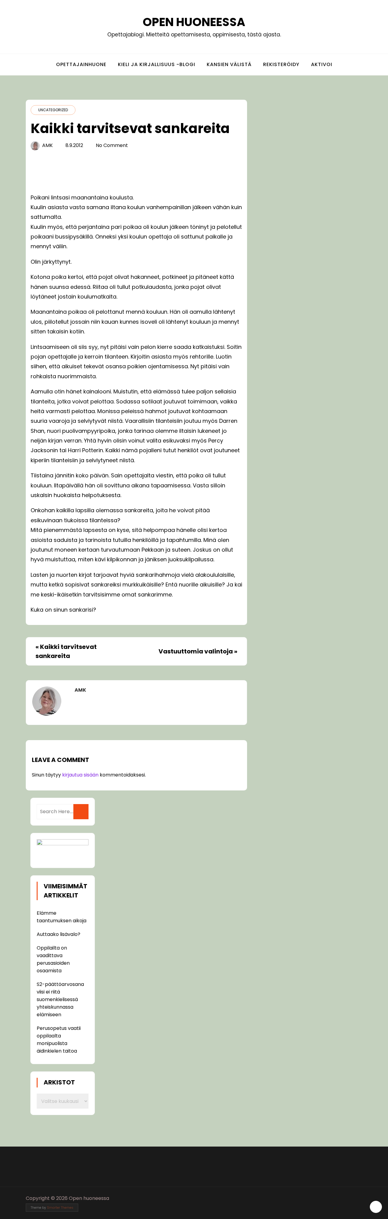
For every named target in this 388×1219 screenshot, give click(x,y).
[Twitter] (347, 1198)
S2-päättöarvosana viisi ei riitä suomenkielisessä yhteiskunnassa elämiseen (60, 999)
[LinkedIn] (358, 1198)
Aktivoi (321, 64)
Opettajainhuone (81, 64)
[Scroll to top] (376, 1207)
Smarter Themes (60, 1207)
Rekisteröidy (281, 64)
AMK (47, 145)
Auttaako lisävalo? (58, 934)
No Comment (112, 145)
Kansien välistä (229, 64)
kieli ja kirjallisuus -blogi (156, 64)
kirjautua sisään (80, 774)
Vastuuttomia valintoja (196, 651)
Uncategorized (53, 109)
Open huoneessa (194, 22)
